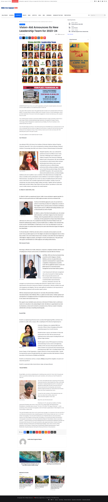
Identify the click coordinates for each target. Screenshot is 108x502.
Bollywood (5, 15)
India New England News (35, 439)
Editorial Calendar (67, 499)
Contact (56, 499)
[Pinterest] (32, 38)
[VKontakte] (38, 38)
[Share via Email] (52, 432)
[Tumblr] (29, 38)
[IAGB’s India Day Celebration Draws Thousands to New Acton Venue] (26, 479)
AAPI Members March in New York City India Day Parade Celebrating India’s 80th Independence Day (57, 486)
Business (11, 15)
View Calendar (70, 34)
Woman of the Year (58, 15)
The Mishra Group (55, 497)
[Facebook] (20, 38)
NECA (39, 15)
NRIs (44, 15)
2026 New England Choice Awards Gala (79, 31)
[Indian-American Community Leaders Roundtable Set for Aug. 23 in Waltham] (42, 479)
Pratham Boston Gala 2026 (77, 24)
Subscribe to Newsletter (76, 499)
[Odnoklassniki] (41, 38)
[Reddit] (35, 38)
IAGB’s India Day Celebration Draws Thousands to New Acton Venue (26, 486)
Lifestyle (34, 15)
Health (24, 15)
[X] (23, 38)
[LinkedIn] (26, 38)
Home (21, 21)
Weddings (48, 15)
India (29, 15)
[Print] (55, 432)
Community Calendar (86, 499)
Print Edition (67, 15)
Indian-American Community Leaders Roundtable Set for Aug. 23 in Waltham (41, 486)
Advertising (61, 499)
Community (18, 15)
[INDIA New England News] (9, 8)
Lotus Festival (74, 27)
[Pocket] (44, 38)
